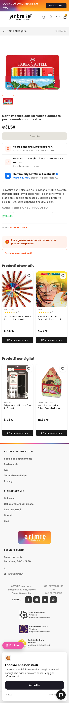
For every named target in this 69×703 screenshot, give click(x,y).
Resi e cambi (11, 464)
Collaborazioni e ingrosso (19, 503)
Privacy (8, 481)
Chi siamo (9, 498)
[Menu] (4, 17)
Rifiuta (9, 694)
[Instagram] (36, 599)
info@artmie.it (15, 573)
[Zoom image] (32, 72)
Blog (6, 520)
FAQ (6, 469)
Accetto (34, 685)
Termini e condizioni (15, 475)
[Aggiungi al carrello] (17, 340)
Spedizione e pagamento (18, 458)
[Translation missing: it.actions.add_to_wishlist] (29, 276)
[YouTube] (45, 599)
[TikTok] (53, 599)
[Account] (51, 17)
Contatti (8, 515)
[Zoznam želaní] (58, 17)
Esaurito (35, 136)
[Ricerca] (43, 17)
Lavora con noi (12, 509)
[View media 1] (8, 99)
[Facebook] (28, 599)
